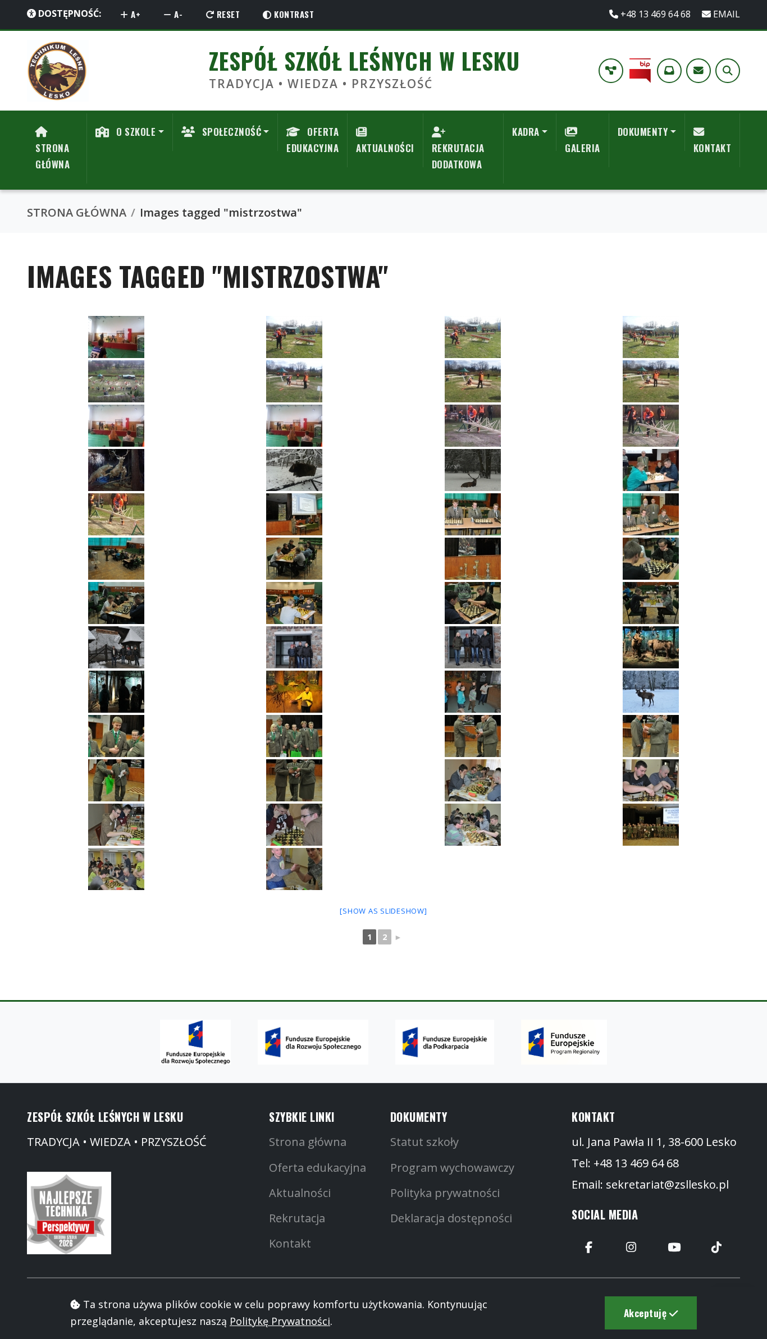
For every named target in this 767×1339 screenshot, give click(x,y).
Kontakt (290, 1243)
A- (177, 14)
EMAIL (725, 14)
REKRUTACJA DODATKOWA (458, 156)
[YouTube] (674, 1247)
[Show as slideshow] (383, 911)
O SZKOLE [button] (135, 132)
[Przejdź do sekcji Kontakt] (698, 70)
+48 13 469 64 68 (655, 14)
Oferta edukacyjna (317, 1167)
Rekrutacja (297, 1218)
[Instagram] (631, 1247)
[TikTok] (716, 1247)
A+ (135, 14)
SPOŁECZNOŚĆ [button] (230, 132)
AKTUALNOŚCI (385, 148)
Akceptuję (646, 1312)
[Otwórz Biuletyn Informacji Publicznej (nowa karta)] (640, 70)
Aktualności (300, 1192)
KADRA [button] (526, 132)
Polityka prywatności (445, 1192)
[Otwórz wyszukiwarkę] (727, 70)
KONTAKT (712, 148)
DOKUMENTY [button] (643, 132)
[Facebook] (588, 1247)
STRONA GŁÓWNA (52, 156)
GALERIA (582, 148)
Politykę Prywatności (280, 1321)
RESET (227, 14)
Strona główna (307, 1141)
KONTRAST (293, 14)
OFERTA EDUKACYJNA (312, 140)
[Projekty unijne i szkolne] (611, 70)
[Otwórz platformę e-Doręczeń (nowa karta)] (669, 70)
